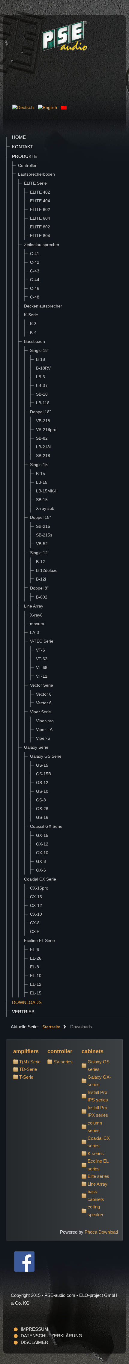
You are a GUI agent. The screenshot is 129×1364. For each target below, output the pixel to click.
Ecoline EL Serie (39, 940)
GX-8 (41, 861)
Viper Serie (40, 711)
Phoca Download (101, 1232)
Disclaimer (34, 1342)
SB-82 (42, 438)
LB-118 (43, 402)
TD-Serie (28, 1069)
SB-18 (42, 394)
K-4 (33, 332)
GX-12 (42, 844)
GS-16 (42, 817)
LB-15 (41, 482)
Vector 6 (44, 702)
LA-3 (34, 632)
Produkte (24, 156)
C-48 (34, 297)
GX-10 (42, 852)
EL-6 (34, 949)
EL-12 (35, 984)
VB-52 (42, 543)
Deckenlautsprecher (43, 306)
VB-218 (43, 420)
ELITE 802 (40, 226)
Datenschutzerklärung (51, 1335)
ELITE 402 (40, 192)
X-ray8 (36, 615)
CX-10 (36, 914)
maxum (37, 623)
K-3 (33, 323)
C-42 (34, 262)
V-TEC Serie (41, 641)
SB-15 (42, 499)
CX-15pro (39, 888)
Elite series (98, 1176)
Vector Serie (41, 685)
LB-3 (40, 376)
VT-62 (41, 658)
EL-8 (34, 966)
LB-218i (43, 446)
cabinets (93, 1051)
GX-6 (41, 870)
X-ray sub (45, 508)
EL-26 (35, 958)
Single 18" (39, 350)
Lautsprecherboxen (36, 174)
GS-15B (43, 773)
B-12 (40, 561)
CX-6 (35, 931)
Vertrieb (23, 1011)
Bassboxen (34, 341)
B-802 (41, 597)
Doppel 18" (40, 411)
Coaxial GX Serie (46, 826)
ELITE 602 (40, 209)
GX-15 (42, 835)
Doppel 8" (39, 588)
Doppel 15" (40, 517)
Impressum (34, 1329)
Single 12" (39, 552)
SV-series (63, 1061)
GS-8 (41, 800)
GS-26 (42, 808)
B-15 (40, 473)
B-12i (41, 579)
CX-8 (35, 922)
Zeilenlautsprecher (41, 244)
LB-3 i (41, 385)
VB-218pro (46, 429)
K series (96, 1153)
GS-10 (42, 791)
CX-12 (36, 905)
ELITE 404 (40, 200)
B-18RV (43, 368)
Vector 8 (44, 694)
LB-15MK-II (47, 491)
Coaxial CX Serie (40, 879)
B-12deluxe (47, 570)
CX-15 (36, 896)
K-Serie (31, 314)
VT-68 (41, 667)
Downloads (27, 1002)
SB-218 (43, 455)
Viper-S (43, 738)
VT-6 (40, 650)
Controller (27, 165)
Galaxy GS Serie (46, 756)
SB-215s (44, 535)
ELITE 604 (40, 218)
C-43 (34, 271)
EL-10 (35, 975)
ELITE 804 (40, 235)
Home (19, 137)
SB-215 (43, 526)
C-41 (34, 253)
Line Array (33, 606)
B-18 (40, 359)
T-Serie (26, 1077)
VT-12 (41, 676)
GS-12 (42, 782)
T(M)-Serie (29, 1061)
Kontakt (22, 146)
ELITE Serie (35, 183)
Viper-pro (45, 720)
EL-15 (35, 993)
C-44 (34, 279)
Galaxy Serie (36, 747)
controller (59, 1051)
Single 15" (39, 464)
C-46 (34, 288)
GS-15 (42, 765)
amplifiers (26, 1051)
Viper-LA (44, 729)
